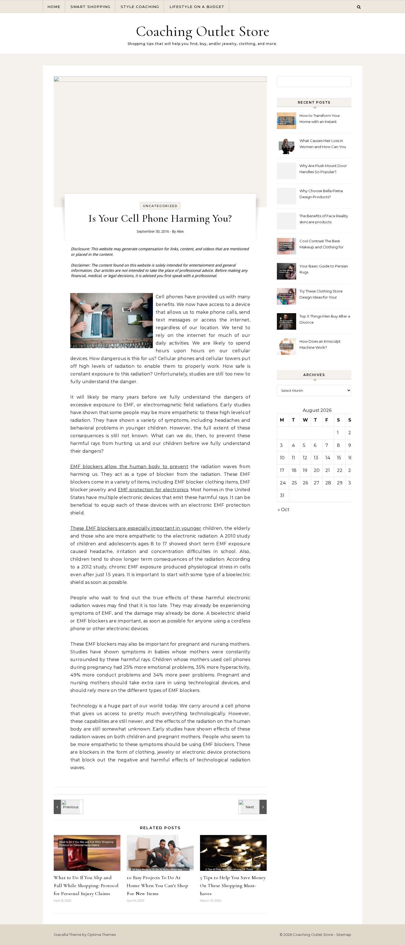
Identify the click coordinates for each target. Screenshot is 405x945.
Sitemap (343, 934)
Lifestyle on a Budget (197, 6)
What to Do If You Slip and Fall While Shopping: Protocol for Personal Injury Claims (86, 885)
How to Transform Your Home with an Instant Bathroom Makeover (319, 119)
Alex (180, 231)
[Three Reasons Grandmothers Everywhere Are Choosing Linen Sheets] (254, 807)
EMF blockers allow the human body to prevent (129, 466)
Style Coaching (140, 6)
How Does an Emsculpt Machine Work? (320, 344)
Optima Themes (101, 934)
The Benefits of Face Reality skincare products (323, 219)
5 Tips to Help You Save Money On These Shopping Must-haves (233, 885)
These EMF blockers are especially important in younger (135, 528)
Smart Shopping (90, 6)
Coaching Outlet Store (202, 31)
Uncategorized (160, 206)
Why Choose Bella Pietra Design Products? (321, 194)
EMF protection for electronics (153, 489)
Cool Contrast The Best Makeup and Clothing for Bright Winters (321, 245)
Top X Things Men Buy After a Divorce (324, 319)
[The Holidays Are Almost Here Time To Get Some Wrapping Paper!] (66, 807)
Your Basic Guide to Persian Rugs (323, 269)
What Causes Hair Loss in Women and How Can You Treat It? (322, 144)
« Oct (283, 509)
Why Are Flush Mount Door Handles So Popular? (323, 168)
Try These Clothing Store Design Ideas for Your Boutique (320, 295)
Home (53, 6)
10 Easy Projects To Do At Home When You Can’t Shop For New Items (157, 885)
